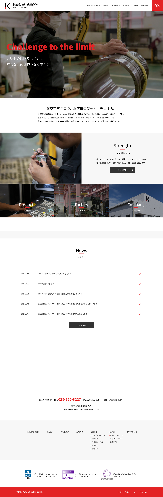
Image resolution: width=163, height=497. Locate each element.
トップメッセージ (98, 435)
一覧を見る (81, 325)
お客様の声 (116, 5)
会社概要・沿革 (97, 442)
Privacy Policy (123, 492)
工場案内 (126, 5)
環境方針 (95, 448)
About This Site (140, 492)
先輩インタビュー (116, 435)
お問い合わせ (157, 5)
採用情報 (144, 5)
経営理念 (95, 438)
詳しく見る (122, 170)
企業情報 (135, 5)
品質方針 (95, 445)
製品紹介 (106, 5)
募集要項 (113, 442)
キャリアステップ (116, 438)
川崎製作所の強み (93, 5)
